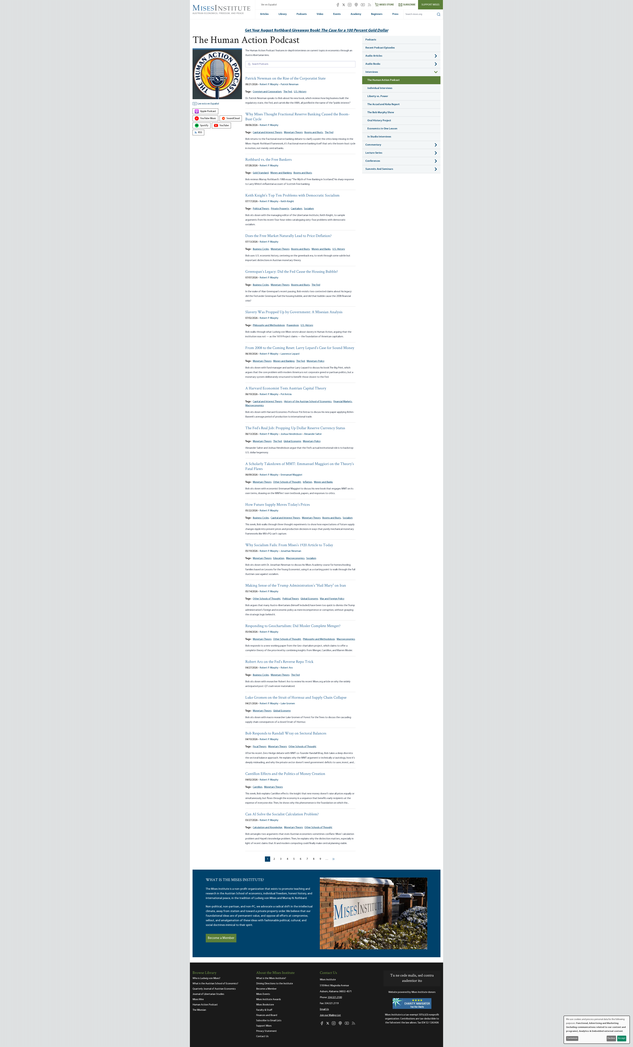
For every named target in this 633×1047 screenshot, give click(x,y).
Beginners (376, 14)
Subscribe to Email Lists (268, 1020)
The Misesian (199, 1010)
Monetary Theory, (293, 132)
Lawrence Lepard (290, 354)
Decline (611, 1038)
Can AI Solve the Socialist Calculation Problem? (282, 814)
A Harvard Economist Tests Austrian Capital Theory (285, 388)
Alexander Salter (313, 434)
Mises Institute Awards (268, 999)
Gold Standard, (261, 173)
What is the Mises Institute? (271, 978)
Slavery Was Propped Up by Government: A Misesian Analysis (293, 312)
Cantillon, (258, 787)
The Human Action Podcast (383, 80)
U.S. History (300, 91)
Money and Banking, (281, 173)
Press (395, 14)
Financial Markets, (342, 401)
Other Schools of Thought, (287, 482)
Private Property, (280, 208)
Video (320, 14)
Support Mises (430, 4)
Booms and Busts (302, 173)
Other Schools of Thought (302, 746)
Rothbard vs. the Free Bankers (268, 160)
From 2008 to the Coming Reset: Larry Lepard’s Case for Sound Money (299, 348)
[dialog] (597, 1030)
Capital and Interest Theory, (268, 132)
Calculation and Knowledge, (268, 827)
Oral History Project (379, 120)
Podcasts (302, 14)
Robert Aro (287, 667)
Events (337, 14)
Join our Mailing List (330, 1015)
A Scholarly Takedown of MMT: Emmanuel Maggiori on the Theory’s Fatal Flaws (299, 466)
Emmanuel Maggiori (291, 475)
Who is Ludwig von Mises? (206, 978)
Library (283, 14)
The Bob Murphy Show (380, 112)
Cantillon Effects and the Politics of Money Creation (285, 774)
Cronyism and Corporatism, (267, 91)
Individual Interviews (379, 88)
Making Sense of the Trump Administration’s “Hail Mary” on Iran (295, 586)
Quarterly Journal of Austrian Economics (214, 989)
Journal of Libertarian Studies (208, 994)
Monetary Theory (273, 787)
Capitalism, (297, 208)
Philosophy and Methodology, (269, 325)
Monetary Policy (315, 361)
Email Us (324, 1009)
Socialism (309, 208)
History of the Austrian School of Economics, (308, 401)
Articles (264, 14)
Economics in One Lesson (382, 128)
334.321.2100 (335, 997)
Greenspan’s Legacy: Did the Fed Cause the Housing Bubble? (291, 272)
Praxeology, (292, 325)
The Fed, (287, 91)
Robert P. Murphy (269, 84)
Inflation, (308, 482)
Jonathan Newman (291, 551)
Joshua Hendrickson (291, 434)
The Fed (329, 132)
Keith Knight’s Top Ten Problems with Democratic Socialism (292, 196)
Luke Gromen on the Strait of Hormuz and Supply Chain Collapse (296, 698)
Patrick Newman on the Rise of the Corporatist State (285, 79)
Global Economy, (292, 441)
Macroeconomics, (295, 558)
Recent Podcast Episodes (380, 48)
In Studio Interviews (379, 136)
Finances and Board (266, 1015)
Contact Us (262, 1036)
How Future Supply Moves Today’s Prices (277, 505)
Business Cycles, (261, 249)
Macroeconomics (254, 405)
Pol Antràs (286, 394)
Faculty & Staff (264, 1010)
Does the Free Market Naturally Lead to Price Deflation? (288, 236)
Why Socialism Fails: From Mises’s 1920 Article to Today (289, 545)
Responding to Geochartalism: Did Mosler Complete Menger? (293, 626)
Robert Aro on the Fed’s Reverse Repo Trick (279, 662)
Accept (621, 1038)
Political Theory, (261, 208)
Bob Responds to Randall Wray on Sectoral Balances (285, 733)
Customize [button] (572, 1038)
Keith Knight (287, 201)
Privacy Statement (266, 1031)
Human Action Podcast (205, 1004)
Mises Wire (198, 999)
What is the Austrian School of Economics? (215, 983)
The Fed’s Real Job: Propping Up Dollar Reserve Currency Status (295, 428)
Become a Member (221, 938)
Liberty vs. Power (377, 96)
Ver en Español (269, 4)
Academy (356, 14)
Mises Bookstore (265, 1004)
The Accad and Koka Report (383, 104)
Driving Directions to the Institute (274, 983)
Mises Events (263, 994)
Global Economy (282, 711)
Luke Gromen (288, 703)
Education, (279, 558)
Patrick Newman (290, 84)
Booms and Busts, (313, 132)
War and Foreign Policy (332, 599)
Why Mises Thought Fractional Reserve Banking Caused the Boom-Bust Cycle (297, 117)
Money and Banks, (321, 249)
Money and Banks (323, 482)
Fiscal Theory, (260, 746)
